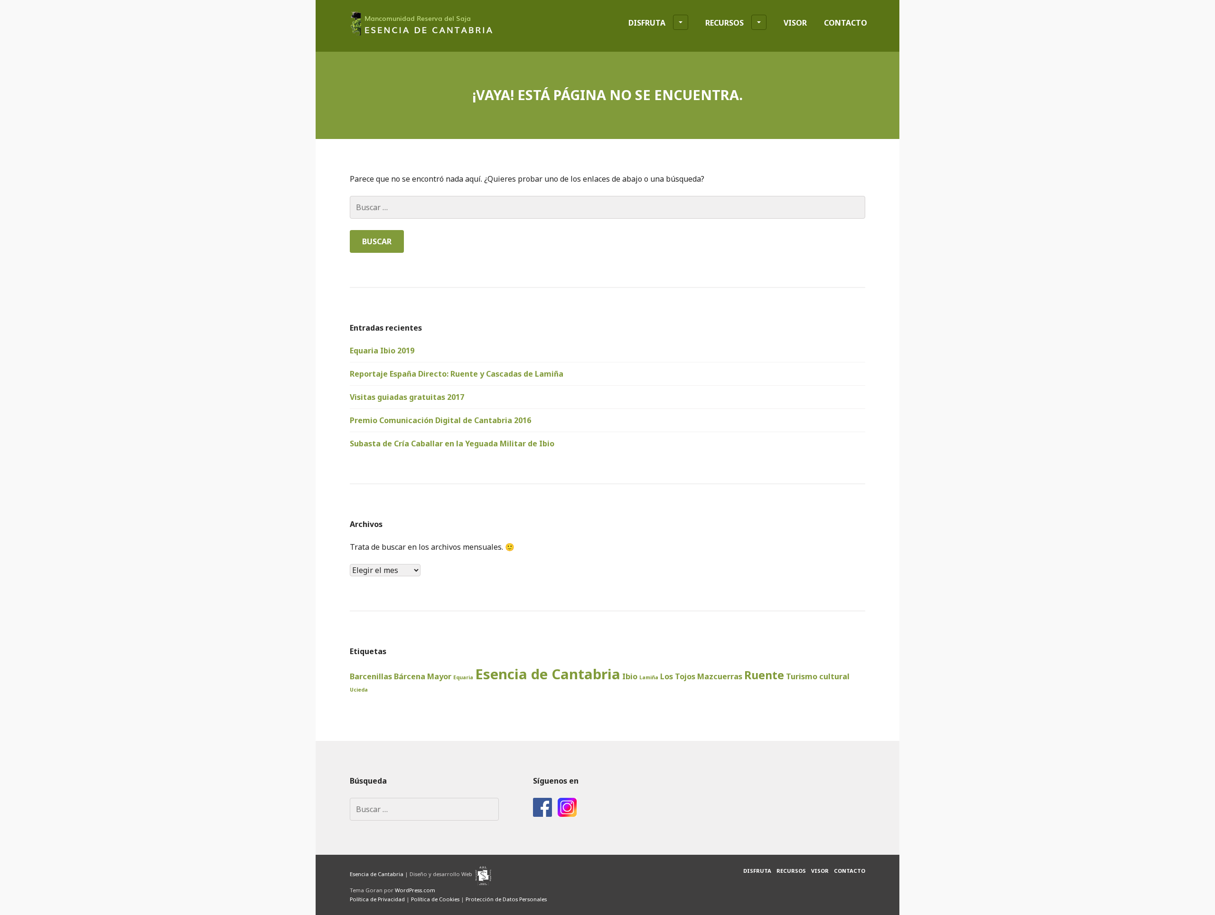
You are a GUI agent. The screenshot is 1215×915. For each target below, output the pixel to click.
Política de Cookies (435, 899)
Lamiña (648, 677)
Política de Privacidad (377, 899)
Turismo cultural (818, 676)
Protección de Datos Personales (506, 899)
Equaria (463, 677)
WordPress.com (415, 890)
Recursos (724, 23)
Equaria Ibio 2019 (382, 350)
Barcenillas (371, 676)
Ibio (629, 676)
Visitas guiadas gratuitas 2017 (407, 397)
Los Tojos (677, 676)
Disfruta (646, 23)
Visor (795, 23)
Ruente (764, 675)
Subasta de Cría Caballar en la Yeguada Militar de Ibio (452, 443)
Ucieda (359, 689)
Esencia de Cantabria (547, 674)
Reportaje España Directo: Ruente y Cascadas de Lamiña (456, 374)
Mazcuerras (719, 676)
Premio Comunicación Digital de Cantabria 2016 (440, 420)
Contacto (845, 23)
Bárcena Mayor (422, 676)
